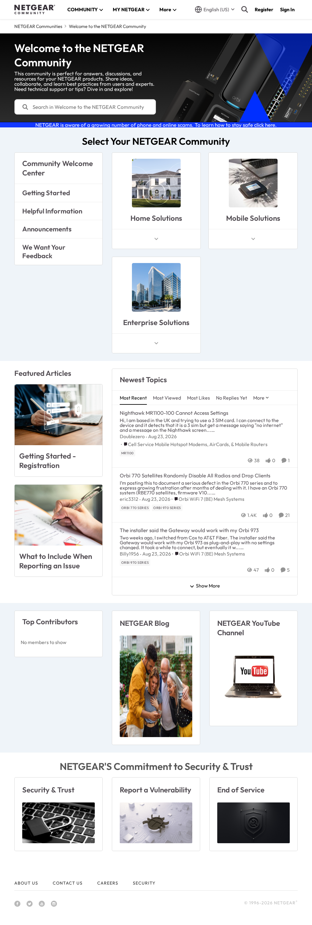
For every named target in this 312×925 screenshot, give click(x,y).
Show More (208, 586)
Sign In (287, 9)
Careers (107, 883)
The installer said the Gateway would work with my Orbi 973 (189, 530)
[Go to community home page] (34, 9)
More (258, 398)
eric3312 (129, 499)
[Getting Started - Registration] (58, 414)
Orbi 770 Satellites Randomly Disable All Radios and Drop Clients (195, 475)
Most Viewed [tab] (167, 398)
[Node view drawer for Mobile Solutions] (253, 239)
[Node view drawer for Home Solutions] (156, 239)
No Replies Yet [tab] (231, 398)
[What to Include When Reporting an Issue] (58, 515)
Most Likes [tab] (198, 398)
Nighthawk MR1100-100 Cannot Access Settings (174, 413)
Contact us (68, 883)
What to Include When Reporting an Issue (55, 561)
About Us (26, 883)
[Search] (244, 9)
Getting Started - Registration (47, 460)
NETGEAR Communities (38, 26)
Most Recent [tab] (133, 398)
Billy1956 (129, 553)
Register (264, 9)
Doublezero (132, 436)
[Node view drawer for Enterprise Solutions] (156, 343)
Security (144, 883)
